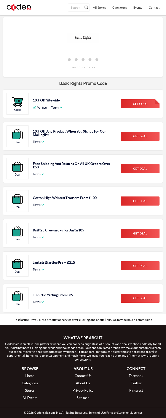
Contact (154, 7)
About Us (83, 383)
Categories (119, 7)
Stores (30, 390)
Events (137, 7)
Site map (83, 397)
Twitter (136, 383)
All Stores (99, 7)
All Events (29, 397)
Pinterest (136, 390)
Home (29, 375)
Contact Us (83, 375)
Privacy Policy (83, 390)
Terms (55, 107)
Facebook (136, 375)
